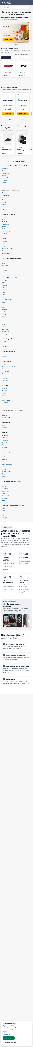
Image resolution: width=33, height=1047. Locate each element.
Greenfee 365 (6, 231)
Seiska (4, 292)
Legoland (4, 376)
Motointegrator (6, 471)
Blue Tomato (5, 491)
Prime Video (5, 290)
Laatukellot (5, 329)
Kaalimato (5, 246)
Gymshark (5, 498)
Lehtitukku (5, 287)
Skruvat (4, 476)
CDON (4, 200)
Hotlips (4, 243)
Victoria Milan (6, 253)
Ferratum (4, 344)
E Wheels (4, 204)
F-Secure (4, 226)
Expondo (4, 209)
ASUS (3, 197)
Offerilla (4, 270)
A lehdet (4, 280)
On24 (3, 445)
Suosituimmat (6, 58)
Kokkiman (5, 268)
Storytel (4, 294)
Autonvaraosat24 (7, 464)
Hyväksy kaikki (8, 1038)
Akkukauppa (5, 195)
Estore (4, 207)
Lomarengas (5, 378)
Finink (3, 510)
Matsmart (4, 427)
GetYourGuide (6, 371)
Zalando (4, 388)
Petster (4, 354)
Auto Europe (5, 224)
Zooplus (4, 356)
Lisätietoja (5, 1034)
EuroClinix (5, 168)
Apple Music (5, 222)
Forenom (4, 369)
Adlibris (4, 283)
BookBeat (4, 285)
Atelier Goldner (6, 400)
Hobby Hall (5, 312)
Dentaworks (5, 180)
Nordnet (4, 346)
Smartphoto (5, 517)
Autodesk (4, 459)
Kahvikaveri (5, 265)
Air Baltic (4, 364)
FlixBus (4, 229)
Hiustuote (4, 185)
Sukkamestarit (6, 331)
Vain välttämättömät (10, 1042)
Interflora (4, 233)
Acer (3, 193)
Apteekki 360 (5, 173)
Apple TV (4, 217)
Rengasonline (6, 474)
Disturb (4, 393)
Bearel (4, 175)
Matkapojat (5, 380)
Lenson (4, 413)
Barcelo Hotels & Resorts (9, 366)
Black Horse (5, 405)
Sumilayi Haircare (7, 171)
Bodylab (4, 484)
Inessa (4, 261)
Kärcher (4, 319)
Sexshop (4, 251)
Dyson (4, 202)
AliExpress (5, 435)
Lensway (4, 415)
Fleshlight (4, 241)
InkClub (4, 513)
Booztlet (4, 391)
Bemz (3, 302)
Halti (3, 500)
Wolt (3, 219)
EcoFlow (4, 309)
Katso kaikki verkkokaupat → (22, 54)
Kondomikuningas (7, 248)
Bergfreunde (5, 402)
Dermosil (4, 182)
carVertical (5, 467)
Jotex (3, 263)
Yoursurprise (5, 334)
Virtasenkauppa (6, 452)
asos (3, 398)
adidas (4, 395)
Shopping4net (6, 447)
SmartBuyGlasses (7, 417)
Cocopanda (5, 178)
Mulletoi (4, 442)
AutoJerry (4, 462)
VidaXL (4, 273)
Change (4, 341)
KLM (3, 373)
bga (3, 305)
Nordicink (4, 515)
